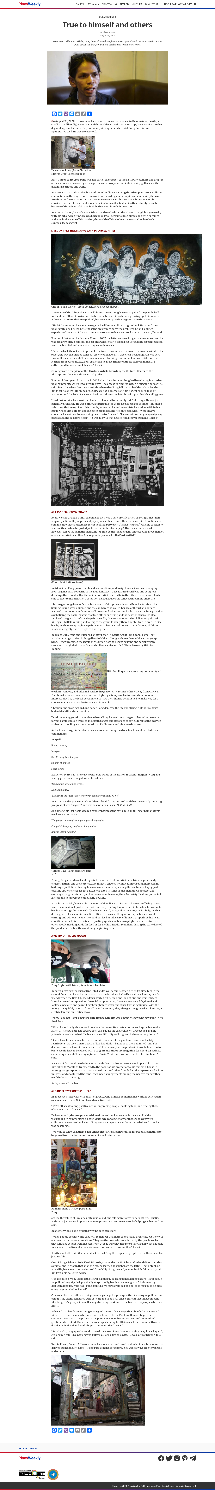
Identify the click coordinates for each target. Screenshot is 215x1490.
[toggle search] (195, 4)
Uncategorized (107, 17)
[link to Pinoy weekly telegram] (53, 1474)
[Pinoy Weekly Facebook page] (161, 1458)
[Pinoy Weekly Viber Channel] (185, 1458)
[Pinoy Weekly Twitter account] (169, 1458)
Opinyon (107, 4)
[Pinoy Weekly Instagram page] (177, 1458)
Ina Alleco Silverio (107, 32)
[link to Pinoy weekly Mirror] (32, 1474)
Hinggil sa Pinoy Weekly (177, 4)
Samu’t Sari (152, 4)
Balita (80, 4)
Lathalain (92, 4)
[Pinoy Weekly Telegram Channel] (192, 1458)
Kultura (137, 4)
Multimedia (122, 4)
